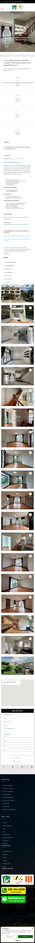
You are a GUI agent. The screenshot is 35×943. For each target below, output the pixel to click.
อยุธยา (4, 866)
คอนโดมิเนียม (6, 794)
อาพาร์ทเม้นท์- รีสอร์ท (8, 800)
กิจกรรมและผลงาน (8, 838)
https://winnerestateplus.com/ (12, 162)
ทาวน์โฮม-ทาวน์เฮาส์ (8, 788)
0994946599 (7, 722)
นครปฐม (5, 854)
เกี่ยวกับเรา (6, 841)
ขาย (4, 829)
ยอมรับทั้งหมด (25, 936)
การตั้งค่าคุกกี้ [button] (17, 940)
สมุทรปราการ (6, 863)
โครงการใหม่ (6, 803)
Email (5, 745)
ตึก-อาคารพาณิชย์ (8, 791)
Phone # (5, 741)
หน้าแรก (5, 823)
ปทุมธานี (5, 860)
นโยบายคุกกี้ (7, 933)
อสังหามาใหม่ (6, 835)
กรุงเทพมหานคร (7, 851)
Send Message (17, 758)
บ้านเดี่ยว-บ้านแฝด (8, 785)
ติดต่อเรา (5, 843)
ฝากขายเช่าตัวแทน (7, 826)
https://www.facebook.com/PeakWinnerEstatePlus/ (17, 236)
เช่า (4, 832)
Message (5, 750)
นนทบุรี (5, 857)
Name (5, 736)
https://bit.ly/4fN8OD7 (17, 159)
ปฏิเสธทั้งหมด (10, 936)
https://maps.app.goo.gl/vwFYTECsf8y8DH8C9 (16, 224)
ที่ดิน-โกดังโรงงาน (8, 797)
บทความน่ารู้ (6, 806)
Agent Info (18, 762)
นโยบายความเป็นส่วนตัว (9, 809)
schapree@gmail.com (9, 728)
